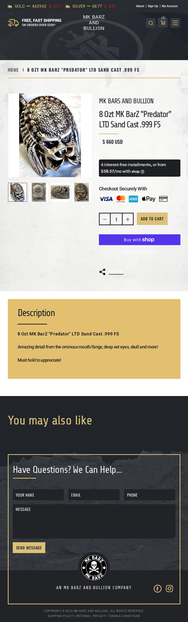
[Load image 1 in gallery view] (17, 192)
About (140, 6)
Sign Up (153, 6)
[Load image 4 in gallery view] (81, 192)
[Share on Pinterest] (148, 284)
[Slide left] (13, 192)
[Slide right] (87, 192)
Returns (83, 616)
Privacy (99, 616)
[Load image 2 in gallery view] (38, 192)
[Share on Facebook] (122, 284)
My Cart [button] (163, 19)
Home (13, 69)
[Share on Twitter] (109, 284)
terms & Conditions (124, 616)
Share (116, 271)
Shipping (105, 148)
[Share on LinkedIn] (135, 284)
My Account (170, 6)
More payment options (139, 251)
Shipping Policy (61, 616)
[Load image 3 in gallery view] (60, 192)
